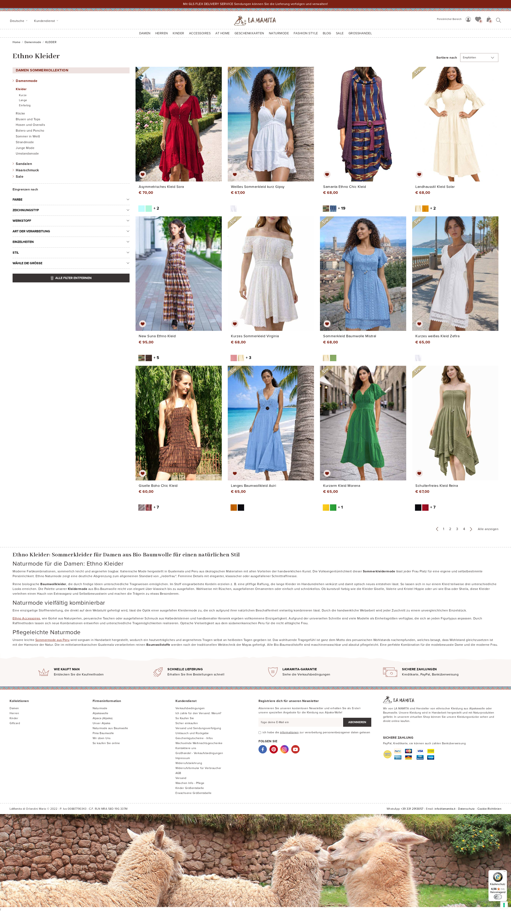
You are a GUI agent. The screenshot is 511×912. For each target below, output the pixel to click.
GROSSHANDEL (360, 33)
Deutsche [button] (17, 21)
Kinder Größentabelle (189, 788)
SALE (340, 33)
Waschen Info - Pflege (189, 783)
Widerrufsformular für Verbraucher (198, 768)
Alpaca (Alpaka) (103, 718)
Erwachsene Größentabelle (193, 793)
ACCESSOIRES (200, 33)
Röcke (20, 113)
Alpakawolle (100, 713)
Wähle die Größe (27, 263)
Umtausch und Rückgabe (192, 733)
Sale (19, 176)
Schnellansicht (181, 128)
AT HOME (222, 33)
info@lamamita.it (445, 808)
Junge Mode (25, 148)
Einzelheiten (23, 242)
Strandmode (25, 142)
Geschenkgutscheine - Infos (194, 738)
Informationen (289, 732)
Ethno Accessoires (26, 618)
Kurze (23, 95)
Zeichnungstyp (26, 210)
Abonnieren (357, 722)
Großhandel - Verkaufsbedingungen (199, 753)
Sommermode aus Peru (52, 640)
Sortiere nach (446, 58)
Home (16, 42)
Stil (16, 253)
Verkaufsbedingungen (190, 708)
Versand (180, 778)
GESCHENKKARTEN (249, 33)
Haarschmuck (27, 170)
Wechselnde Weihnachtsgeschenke (198, 743)
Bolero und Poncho (30, 131)
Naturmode (100, 708)
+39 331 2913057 (412, 808)
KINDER (178, 33)
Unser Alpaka (101, 723)
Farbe (17, 200)
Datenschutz (466, 808)
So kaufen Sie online (106, 743)
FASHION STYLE (306, 33)
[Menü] (504, 872)
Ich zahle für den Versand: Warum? (198, 713)
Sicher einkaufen (186, 723)
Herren (161, 33)
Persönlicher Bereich (449, 19)
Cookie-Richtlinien (489, 808)
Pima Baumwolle (103, 733)
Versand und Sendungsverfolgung (198, 728)
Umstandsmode (27, 154)
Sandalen (24, 164)
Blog (327, 33)
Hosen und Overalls (30, 125)
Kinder (14, 718)
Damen (145, 33)
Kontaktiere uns (185, 748)
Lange (23, 100)
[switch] (498, 896)
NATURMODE (279, 33)
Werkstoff (22, 221)
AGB (178, 773)
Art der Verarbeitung (31, 231)
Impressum (182, 758)
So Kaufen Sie (184, 718)
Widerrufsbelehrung (188, 763)
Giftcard (15, 723)
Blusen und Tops (28, 119)
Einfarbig (25, 105)
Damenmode (33, 42)
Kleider (21, 89)
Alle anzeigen (488, 529)
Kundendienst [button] (45, 21)
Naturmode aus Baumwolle (110, 728)
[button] (478, 19)
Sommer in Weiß (28, 136)
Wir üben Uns (102, 738)
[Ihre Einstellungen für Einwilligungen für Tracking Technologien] (504, 905)
